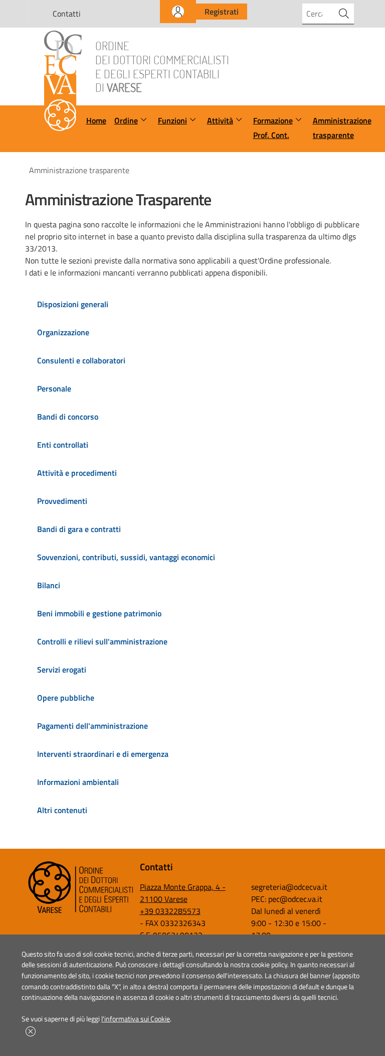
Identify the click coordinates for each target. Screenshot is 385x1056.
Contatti (67, 14)
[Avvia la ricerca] (344, 14)
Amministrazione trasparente (342, 127)
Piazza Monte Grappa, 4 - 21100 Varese (183, 893)
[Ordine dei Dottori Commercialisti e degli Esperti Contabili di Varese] (81, 911)
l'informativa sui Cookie (135, 1018)
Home (96, 120)
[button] (31, 1031)
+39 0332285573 (170, 911)
